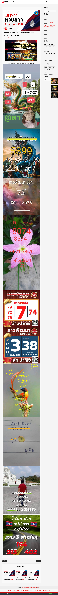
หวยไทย (49, 65)
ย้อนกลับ (3, 560)
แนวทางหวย (45, 74)
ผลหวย (53, 46)
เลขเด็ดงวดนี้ (10, 590)
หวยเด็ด (51, 62)
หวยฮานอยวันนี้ (51, 60)
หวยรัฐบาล (45, 56)
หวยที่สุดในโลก (53, 53)
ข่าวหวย (49, 44)
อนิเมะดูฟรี (33, 587)
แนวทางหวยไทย (51, 74)
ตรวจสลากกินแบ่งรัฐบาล (16, 590)
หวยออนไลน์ (45, 60)
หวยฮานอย (30, 1)
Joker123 (39, 587)
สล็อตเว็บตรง (27, 590)
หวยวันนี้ (54, 56)
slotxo (25, 587)
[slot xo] (21, 55)
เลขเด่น (51, 72)
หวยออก (45, 58)
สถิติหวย (49, 49)
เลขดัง (45, 69)
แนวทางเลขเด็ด (46, 76)
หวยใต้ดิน (45, 65)
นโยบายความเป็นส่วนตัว (46, 590)
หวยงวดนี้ (45, 53)
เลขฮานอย (48, 69)
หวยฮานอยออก (46, 62)
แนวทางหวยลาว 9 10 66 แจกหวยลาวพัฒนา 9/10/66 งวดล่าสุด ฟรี (21, 577)
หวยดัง (49, 53)
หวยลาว (25, 1)
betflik (36, 587)
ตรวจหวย (20, 1)
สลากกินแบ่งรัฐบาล (46, 51)
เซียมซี (47, 1)
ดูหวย (52, 44)
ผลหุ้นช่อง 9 (22, 590)
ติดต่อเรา (40, 590)
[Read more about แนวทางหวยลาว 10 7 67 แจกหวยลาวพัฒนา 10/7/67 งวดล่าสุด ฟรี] (33, 572)
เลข (53, 67)
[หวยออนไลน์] (21, 45)
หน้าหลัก (12, 1)
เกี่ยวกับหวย (45, 67)
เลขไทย (54, 72)
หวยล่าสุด (50, 56)
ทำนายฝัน (40, 1)
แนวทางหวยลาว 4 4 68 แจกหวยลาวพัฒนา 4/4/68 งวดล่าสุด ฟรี (9, 577)
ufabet (22, 587)
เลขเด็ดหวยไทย (46, 72)
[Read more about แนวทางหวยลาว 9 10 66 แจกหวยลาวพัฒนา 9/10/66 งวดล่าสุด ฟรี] (21, 572)
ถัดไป (39, 560)
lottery (45, 44)
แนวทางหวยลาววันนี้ (6, 37)
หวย (51, 51)
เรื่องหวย (50, 67)
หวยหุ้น (35, 1)
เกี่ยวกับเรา (36, 590)
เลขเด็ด (16, 1)
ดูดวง (43, 1)
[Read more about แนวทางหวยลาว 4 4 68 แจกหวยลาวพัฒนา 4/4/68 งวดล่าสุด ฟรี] (9, 572)
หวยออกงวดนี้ (49, 58)
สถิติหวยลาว (32, 590)
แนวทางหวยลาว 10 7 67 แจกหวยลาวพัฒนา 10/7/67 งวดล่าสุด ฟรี (33, 577)
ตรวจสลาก (45, 46)
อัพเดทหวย (53, 65)
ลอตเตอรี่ (45, 49)
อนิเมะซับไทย (30, 587)
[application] (22, 2)
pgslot (27, 587)
